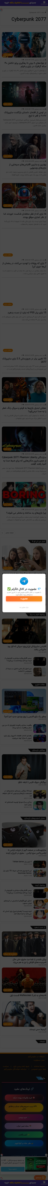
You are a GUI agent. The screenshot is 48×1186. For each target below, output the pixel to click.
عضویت (24, 598)
